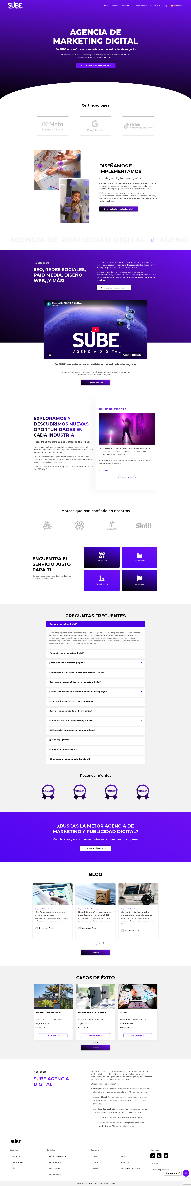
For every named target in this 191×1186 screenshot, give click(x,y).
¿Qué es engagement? (59, 740)
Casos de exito (141, 6)
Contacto (154, 6)
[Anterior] (119, 477)
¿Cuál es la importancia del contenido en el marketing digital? (78, 692)
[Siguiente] (135, 477)
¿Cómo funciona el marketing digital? (67, 663)
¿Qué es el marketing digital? (63, 624)
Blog (165, 6)
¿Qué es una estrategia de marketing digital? (70, 721)
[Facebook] (166, 1155)
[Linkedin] (159, 1155)
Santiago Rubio (47, 928)
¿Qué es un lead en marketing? (63, 749)
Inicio (106, 6)
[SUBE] (15, 5)
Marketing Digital (97, 909)
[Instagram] (152, 1155)
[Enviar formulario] (186, 1173)
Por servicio (102, 561)
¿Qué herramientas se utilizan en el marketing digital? (75, 682)
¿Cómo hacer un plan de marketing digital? (69, 759)
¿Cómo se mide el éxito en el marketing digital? (72, 701)
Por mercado (139, 584)
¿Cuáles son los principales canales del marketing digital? (76, 672)
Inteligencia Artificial (55, 909)
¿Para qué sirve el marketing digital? (66, 653)
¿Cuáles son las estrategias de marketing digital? (72, 730)
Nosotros (115, 6)
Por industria (139, 561)
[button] (33, 1011)
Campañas (138, 909)
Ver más (104, 470)
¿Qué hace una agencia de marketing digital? (70, 711)
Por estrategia (102, 584)
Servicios (125, 6)
